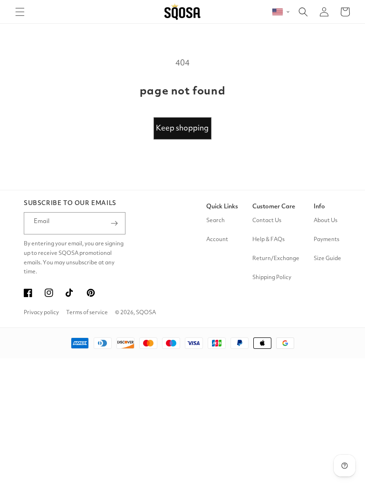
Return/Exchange (275, 259)
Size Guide (327, 259)
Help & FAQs (268, 240)
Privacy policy (41, 313)
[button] (20, 11)
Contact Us (266, 221)
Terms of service (87, 313)
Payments (326, 240)
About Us (325, 221)
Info (319, 207)
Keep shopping (182, 128)
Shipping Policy (271, 277)
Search (215, 221)
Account (217, 240)
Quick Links (222, 207)
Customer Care (273, 207)
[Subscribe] (114, 223)
